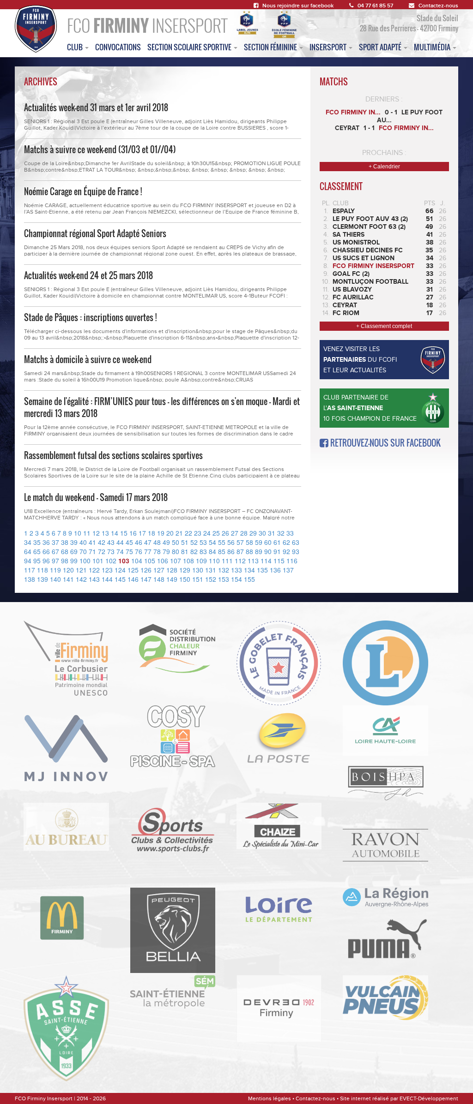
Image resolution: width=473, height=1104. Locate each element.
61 (277, 542)
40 (83, 542)
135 (262, 569)
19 (160, 532)
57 (240, 542)
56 (231, 542)
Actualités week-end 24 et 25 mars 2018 (88, 275)
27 (234, 532)
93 (295, 551)
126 (146, 569)
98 (64, 560)
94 (27, 560)
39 (74, 542)
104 (136, 560)
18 (151, 532)
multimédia (433, 47)
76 (138, 551)
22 (188, 532)
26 (225, 532)
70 (83, 551)
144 (107, 579)
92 (286, 551)
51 (184, 542)
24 (207, 532)
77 (148, 551)
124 (120, 569)
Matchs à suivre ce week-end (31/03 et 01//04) (100, 149)
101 (97, 560)
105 (149, 560)
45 (129, 542)
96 (46, 560)
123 (107, 569)
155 (249, 579)
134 (249, 569)
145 (120, 579)
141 (68, 579)
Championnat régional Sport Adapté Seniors (95, 233)
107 (175, 560)
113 (253, 560)
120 (68, 569)
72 (101, 551)
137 (288, 569)
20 (170, 532)
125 (133, 569)
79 (166, 551)
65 (37, 551)
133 (236, 569)
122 (94, 569)
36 (46, 542)
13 (105, 532)
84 (212, 551)
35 (37, 542)
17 (142, 532)
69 (74, 551)
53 (203, 542)
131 (210, 569)
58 (249, 542)
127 (158, 569)
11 (87, 532)
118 (42, 569)
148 (158, 579)
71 (92, 551)
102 (110, 560)
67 (55, 551)
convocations (118, 47)
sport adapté (381, 47)
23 (197, 532)
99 (74, 560)
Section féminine (271, 47)
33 (290, 532)
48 (157, 542)
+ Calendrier (384, 166)
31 (271, 532)
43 (111, 542)
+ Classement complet (384, 326)
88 (249, 551)
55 (221, 542)
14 (114, 532)
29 (253, 532)
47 (148, 542)
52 (194, 542)
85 (221, 551)
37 (55, 542)
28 (244, 532)
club (75, 47)
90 (268, 551)
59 (258, 542)
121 (81, 569)
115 (279, 560)
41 (92, 542)
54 (212, 542)
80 (175, 551)
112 (240, 560)
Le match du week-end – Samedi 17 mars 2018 (96, 497)
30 (262, 532)
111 (227, 560)
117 (29, 569)
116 (291, 560)
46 (138, 542)
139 (42, 579)
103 (123, 560)
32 (281, 532)
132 (223, 569)
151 (197, 579)
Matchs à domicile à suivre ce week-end (88, 359)
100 (85, 560)
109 (201, 560)
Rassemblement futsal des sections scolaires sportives (113, 455)
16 (133, 532)
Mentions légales (269, 1098)
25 (216, 532)
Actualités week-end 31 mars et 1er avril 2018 (96, 107)
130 (197, 569)
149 (171, 579)
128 (171, 569)
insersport (328, 47)
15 (123, 532)
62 (286, 542)
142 (81, 579)
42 (101, 542)
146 (133, 579)
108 (188, 560)
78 (157, 551)
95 (37, 560)
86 (231, 551)
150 (184, 579)
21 (179, 532)
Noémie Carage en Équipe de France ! (83, 191)
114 (266, 560)
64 (27, 551)
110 (214, 560)
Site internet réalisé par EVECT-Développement (399, 1098)
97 (55, 560)
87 (240, 551)
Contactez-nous (438, 5)
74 (120, 551)
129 (184, 569)
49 (166, 542)
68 (64, 551)
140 (55, 579)
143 (94, 579)
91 (277, 551)
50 (175, 542)
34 (27, 542)
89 (258, 551)
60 (268, 542)
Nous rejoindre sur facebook (298, 5)
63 (295, 542)
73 (111, 551)
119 (55, 569)
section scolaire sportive (190, 47)
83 (203, 551)
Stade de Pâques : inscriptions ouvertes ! (90, 317)
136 (275, 569)
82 (194, 551)
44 (120, 542)
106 (162, 560)
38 (64, 542)
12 (96, 532)
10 (77, 532)
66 (46, 551)
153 (223, 579)
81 (184, 551)
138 (29, 579)
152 (210, 579)
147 (146, 579)
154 (236, 579)
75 (129, 551)
